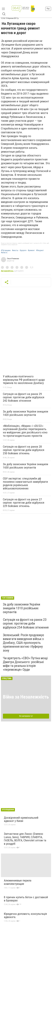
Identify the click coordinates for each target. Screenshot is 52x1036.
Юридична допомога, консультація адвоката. (25, 915)
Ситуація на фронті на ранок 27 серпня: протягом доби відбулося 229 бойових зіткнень (23, 503)
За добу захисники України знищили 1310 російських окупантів (21, 608)
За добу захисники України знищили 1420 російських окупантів (25, 413)
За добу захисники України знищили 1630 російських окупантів (25, 466)
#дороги (23, 250)
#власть (4, 253)
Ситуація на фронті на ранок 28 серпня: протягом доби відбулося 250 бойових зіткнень (23, 450)
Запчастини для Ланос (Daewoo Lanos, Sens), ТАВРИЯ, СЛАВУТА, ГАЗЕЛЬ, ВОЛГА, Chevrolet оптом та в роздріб (25, 838)
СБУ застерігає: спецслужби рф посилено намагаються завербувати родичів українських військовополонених (25, 483)
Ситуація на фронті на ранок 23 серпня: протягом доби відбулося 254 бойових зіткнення (26, 623)
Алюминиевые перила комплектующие (17, 882)
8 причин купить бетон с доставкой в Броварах (26, 899)
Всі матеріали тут (26, 716)
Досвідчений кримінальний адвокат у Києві (21, 819)
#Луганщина (6, 250)
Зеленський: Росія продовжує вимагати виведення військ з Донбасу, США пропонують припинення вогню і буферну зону (23, 642)
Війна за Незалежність (26, 697)
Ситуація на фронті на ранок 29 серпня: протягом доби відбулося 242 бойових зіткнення (23, 397)
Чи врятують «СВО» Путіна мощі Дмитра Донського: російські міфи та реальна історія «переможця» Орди (25, 664)
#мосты (15, 250)
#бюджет (40, 250)
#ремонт (31, 250)
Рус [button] (48, 9)
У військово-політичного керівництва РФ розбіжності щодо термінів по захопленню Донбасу (24, 380)
